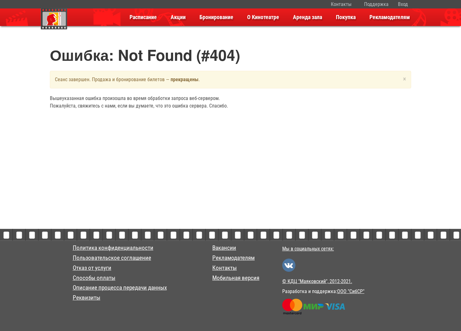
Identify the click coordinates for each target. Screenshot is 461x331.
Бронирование (216, 17)
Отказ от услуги (92, 268)
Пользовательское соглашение (112, 258)
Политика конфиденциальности (113, 247)
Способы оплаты (94, 278)
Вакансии (224, 247)
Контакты (341, 4)
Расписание (143, 17)
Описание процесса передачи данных (120, 287)
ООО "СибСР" (350, 291)
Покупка (346, 17)
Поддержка (376, 4)
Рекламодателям (389, 17)
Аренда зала (307, 17)
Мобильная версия (235, 278)
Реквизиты (86, 297)
